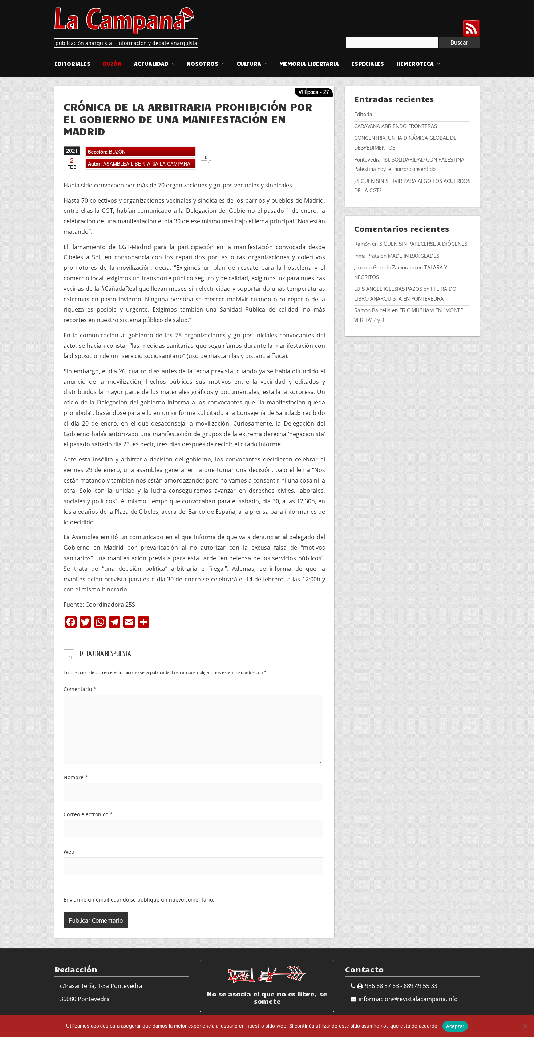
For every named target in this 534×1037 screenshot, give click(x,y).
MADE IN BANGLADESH (415, 256)
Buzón (112, 63)
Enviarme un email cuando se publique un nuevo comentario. (139, 899)
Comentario (80, 689)
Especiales (367, 63)
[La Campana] (124, 20)
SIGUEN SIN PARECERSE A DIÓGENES (423, 244)
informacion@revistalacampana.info (408, 999)
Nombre (76, 777)
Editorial (364, 114)
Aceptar (455, 1026)
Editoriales (72, 63)
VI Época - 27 (314, 92)
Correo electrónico (88, 814)
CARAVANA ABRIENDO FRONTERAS (395, 126)
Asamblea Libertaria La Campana (146, 163)
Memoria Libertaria (309, 63)
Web (69, 851)
